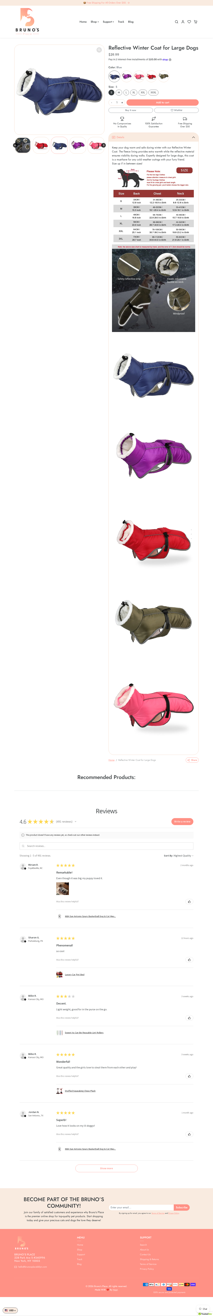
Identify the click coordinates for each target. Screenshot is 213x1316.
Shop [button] (94, 22)
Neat (115, 1289)
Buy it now (130, 110)
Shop (79, 1249)
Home (83, 22)
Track (121, 22)
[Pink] (139, 76)
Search (143, 1244)
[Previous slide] (15, 145)
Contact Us (145, 1254)
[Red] (151, 76)
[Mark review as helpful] (189, 901)
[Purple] (126, 76)
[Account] (183, 21)
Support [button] (107, 22)
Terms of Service (158, 1213)
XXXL (153, 92)
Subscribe (182, 1207)
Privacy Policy (173, 1213)
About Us (144, 1249)
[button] (176, 21)
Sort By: (168, 855)
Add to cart (162, 102)
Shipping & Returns (149, 1259)
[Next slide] (103, 145)
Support (81, 1254)
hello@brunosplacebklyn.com (32, 1266)
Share (194, 760)
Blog (130, 22)
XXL (143, 92)
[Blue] (114, 76)
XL (133, 92)
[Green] (163, 76)
